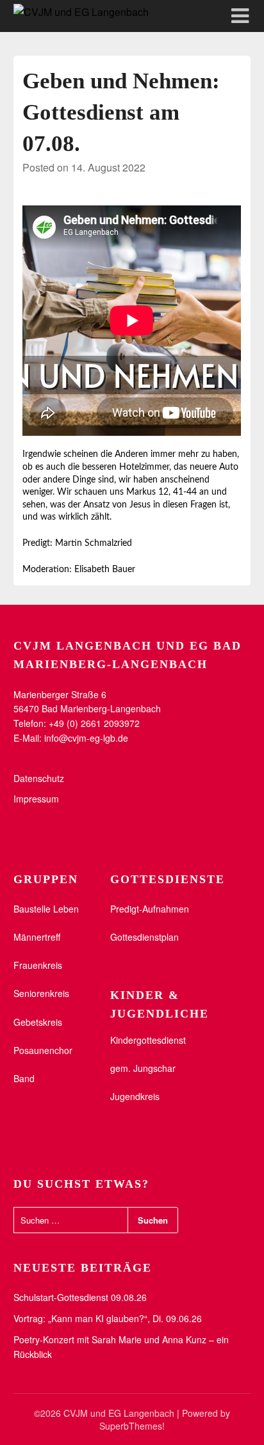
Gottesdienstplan (144, 936)
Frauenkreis (37, 965)
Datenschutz (38, 778)
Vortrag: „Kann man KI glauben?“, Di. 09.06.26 (107, 1318)
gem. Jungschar (143, 1068)
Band (24, 1078)
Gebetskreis (37, 1022)
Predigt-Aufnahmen (149, 908)
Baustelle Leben (46, 908)
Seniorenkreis (41, 993)
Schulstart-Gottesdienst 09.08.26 (80, 1297)
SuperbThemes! (132, 1425)
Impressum (36, 798)
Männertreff (36, 936)
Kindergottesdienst (148, 1040)
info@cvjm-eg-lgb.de (86, 737)
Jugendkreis (135, 1096)
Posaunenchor (42, 1050)
